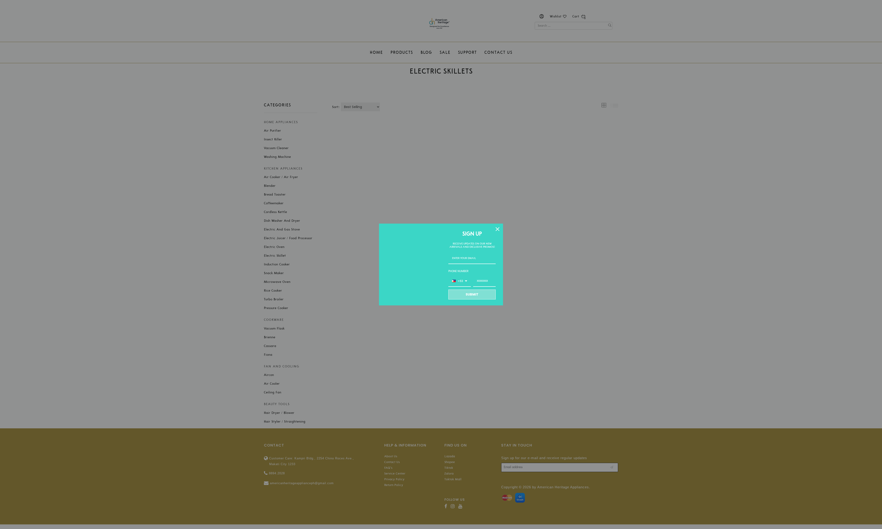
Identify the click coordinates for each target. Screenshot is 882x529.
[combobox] (459, 281)
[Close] (497, 229)
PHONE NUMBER (458, 271)
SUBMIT (472, 294)
